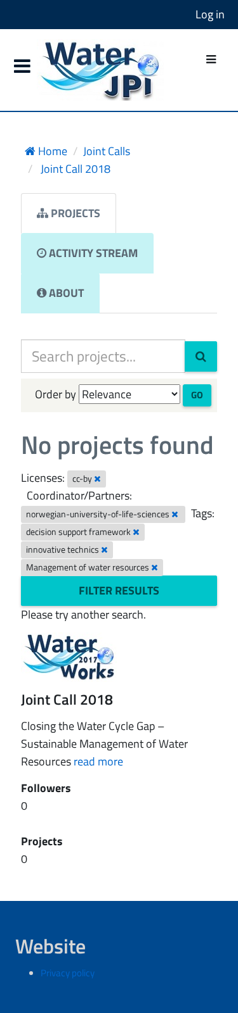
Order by (55, 394)
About (65, 292)
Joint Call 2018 (74, 168)
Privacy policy (68, 973)
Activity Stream (92, 252)
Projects (74, 213)
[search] (201, 356)
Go (197, 394)
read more (98, 761)
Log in (210, 14)
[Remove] (97, 478)
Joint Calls (106, 151)
